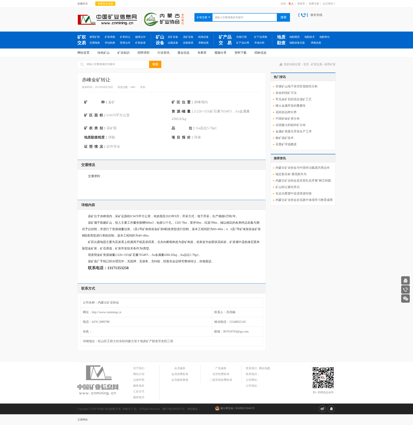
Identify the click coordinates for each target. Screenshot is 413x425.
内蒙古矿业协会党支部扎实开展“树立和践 (303, 180)
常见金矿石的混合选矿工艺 (294, 99)
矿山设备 (160, 40)
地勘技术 (309, 36)
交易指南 (94, 42)
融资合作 (140, 36)
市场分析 (259, 42)
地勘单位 (324, 36)
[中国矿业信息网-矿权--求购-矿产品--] (107, 16)
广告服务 (221, 368)
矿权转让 (125, 36)
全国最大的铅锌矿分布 (291, 125)
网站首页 (83, 52)
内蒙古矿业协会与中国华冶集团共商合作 (303, 167)
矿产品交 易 (225, 40)
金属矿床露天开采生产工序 (294, 131)
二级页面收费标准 (221, 379)
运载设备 (173, 42)
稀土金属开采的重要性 (291, 105)
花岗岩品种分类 (286, 112)
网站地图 (264, 368)
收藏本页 (82, 3)
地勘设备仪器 (297, 42)
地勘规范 (294, 36)
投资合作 (125, 42)
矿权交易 (81, 40)
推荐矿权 (94, 36)
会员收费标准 (179, 374)
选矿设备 (188, 36)
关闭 (142, 87)
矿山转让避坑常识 (288, 187)
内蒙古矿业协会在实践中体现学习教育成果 (304, 200)
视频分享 (220, 52)
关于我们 (138, 368)
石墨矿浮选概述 (286, 144)
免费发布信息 (105, 3)
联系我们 (251, 368)
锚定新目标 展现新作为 (291, 174)
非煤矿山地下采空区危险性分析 (297, 86)
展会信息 (183, 52)
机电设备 (203, 36)
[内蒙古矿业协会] (162, 14)
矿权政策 (140, 42)
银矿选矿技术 (285, 138)
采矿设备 (173, 36)
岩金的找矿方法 (286, 92)
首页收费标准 (221, 374)
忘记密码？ (329, 3)
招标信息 (260, 52)
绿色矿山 (103, 52)
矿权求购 (110, 36)
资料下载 (240, 52)
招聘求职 (143, 52)
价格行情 (241, 36)
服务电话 (138, 397)
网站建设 (192, 408)
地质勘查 (281, 40)
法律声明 (138, 379)
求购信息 (203, 42)
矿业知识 (123, 52)
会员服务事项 (179, 379)
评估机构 (110, 42)
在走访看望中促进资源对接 (294, 193)
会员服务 (179, 368)
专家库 (201, 52)
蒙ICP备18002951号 (174, 408)
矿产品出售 (242, 42)
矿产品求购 (260, 36)
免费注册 (314, 3)
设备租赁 (188, 42)
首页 (306, 64)
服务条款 (138, 385)
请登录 (301, 3)
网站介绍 (138, 374)
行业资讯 (163, 52)
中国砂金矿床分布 (288, 118)
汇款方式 (138, 391)
